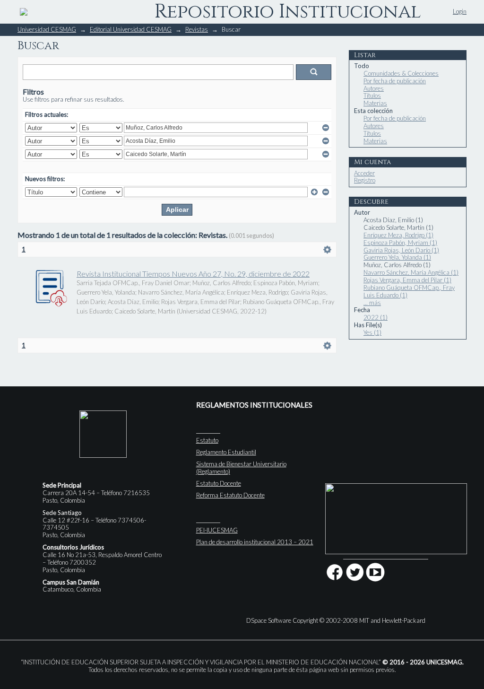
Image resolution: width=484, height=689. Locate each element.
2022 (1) (375, 317)
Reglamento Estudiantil (226, 452)
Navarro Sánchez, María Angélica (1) (410, 272)
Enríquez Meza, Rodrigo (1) (398, 235)
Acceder (364, 173)
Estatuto (207, 440)
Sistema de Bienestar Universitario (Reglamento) (241, 467)
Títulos (372, 95)
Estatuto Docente (218, 483)
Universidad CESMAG (46, 29)
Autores (373, 88)
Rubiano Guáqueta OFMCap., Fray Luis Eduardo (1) (409, 291)
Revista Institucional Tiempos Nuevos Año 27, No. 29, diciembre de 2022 (193, 273)
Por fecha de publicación (394, 81)
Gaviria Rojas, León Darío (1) (401, 250)
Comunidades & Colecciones (401, 73)
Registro (364, 180)
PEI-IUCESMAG (217, 530)
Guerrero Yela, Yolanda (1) (397, 257)
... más (372, 302)
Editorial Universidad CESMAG (131, 29)
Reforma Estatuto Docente (230, 495)
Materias (375, 103)
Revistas (196, 29)
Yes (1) (372, 332)
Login (460, 11)
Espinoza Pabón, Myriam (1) (400, 242)
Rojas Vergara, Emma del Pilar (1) (407, 280)
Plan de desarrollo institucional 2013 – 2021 (254, 542)
